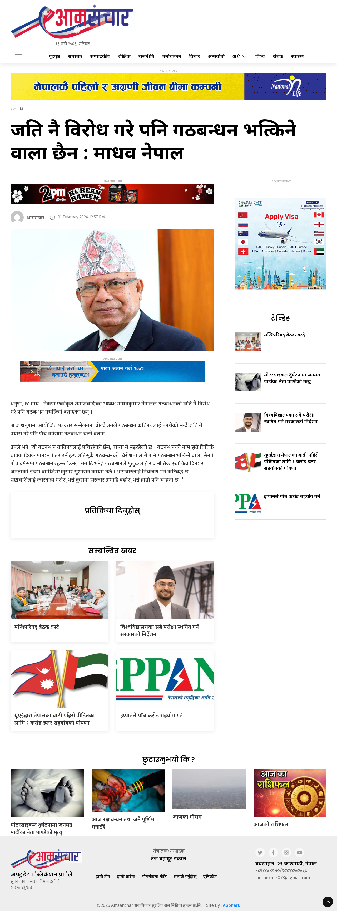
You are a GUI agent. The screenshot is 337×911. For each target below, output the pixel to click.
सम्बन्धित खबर (112, 551)
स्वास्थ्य (297, 56)
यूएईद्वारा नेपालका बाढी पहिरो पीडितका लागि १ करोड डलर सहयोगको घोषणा (54, 719)
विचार (194, 56)
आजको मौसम (187, 816)
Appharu (231, 905)
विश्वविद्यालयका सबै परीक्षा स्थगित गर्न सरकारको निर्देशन (291, 418)
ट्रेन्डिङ (281, 318)
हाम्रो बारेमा (126, 876)
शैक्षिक (124, 56)
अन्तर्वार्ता (216, 56)
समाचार (75, 56)
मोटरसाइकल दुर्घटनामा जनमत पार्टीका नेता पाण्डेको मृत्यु (292, 377)
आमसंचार (35, 217)
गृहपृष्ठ (54, 56)
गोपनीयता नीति (154, 876)
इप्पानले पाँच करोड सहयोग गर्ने (151, 715)
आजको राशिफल (271, 824)
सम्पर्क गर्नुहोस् (185, 876)
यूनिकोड (210, 876)
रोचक (278, 56)
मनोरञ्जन (171, 56)
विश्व (260, 56)
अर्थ (236, 56)
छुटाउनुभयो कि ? (168, 759)
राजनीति (146, 56)
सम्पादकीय (100, 56)
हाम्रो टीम (103, 876)
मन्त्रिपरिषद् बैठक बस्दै (36, 626)
